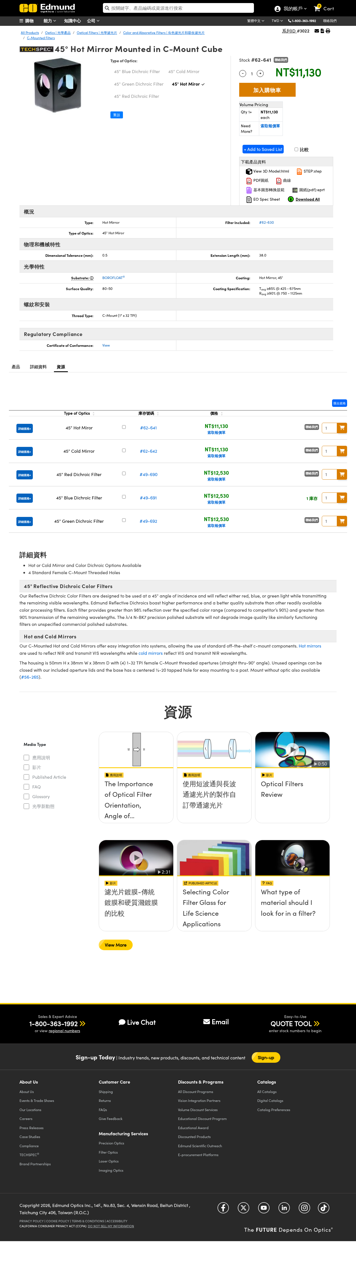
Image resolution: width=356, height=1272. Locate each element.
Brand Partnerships (35, 1163)
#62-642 (148, 451)
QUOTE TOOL (291, 1023)
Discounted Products (194, 1136)
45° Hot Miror (186, 84)
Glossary (41, 796)
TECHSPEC (29, 1154)
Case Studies (29, 1136)
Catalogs (267, 1091)
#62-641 (148, 427)
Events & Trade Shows (36, 1100)
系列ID (289, 31)
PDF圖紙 (260, 180)
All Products (30, 32)
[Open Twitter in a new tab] (243, 1210)
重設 (116, 115)
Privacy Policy (31, 1221)
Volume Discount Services (198, 1109)
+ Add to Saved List (263, 149)
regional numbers (64, 1030)
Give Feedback (110, 1118)
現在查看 (136, 800)
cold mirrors (151, 653)
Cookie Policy (57, 1221)
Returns (105, 1100)
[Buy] (342, 428)
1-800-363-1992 (304, 20)
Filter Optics (108, 1152)
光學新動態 (43, 806)
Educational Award (193, 1127)
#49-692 (148, 521)
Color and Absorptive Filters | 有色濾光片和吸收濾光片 (164, 32)
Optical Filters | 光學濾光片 (97, 32)
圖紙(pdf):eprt (311, 189)
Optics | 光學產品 (58, 32)
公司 (92, 20)
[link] (326, 4)
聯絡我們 (330, 20)
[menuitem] (33, 20)
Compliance (29, 1145)
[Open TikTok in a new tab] (323, 1210)
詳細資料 (38, 366)
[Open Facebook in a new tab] (223, 1210)
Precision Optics (111, 1143)
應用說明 (41, 757)
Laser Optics (109, 1161)
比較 (304, 149)
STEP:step (312, 171)
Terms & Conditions (88, 1221)
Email (220, 1021)
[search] (178, 8)
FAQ (36, 787)
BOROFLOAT (113, 277)
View (106, 345)
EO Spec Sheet (266, 199)
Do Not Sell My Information (111, 1226)
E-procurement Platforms (198, 1154)
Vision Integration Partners (199, 1100)
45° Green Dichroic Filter (139, 84)
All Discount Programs (195, 1091)
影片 (36, 767)
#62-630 (266, 222)
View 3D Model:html (270, 171)
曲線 (286, 180)
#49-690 (148, 474)
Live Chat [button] (141, 1022)
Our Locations (30, 1109)
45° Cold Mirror (183, 71)
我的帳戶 (293, 9)
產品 (16, 366)
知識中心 (72, 20)
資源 (61, 366)
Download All (308, 199)
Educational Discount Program (202, 1118)
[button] (306, 20)
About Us (26, 1091)
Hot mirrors (310, 646)
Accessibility (117, 1221)
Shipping (106, 1091)
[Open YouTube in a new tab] (263, 1210)
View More (116, 945)
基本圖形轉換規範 (268, 189)
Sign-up (266, 1057)
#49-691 (148, 498)
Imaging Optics (111, 1170)
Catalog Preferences (273, 1109)
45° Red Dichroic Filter (136, 96)
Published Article (49, 777)
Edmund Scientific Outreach (200, 1145)
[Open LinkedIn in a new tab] (284, 1210)
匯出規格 (339, 403)
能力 (48, 20)
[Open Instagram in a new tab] (304, 1210)
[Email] (316, 31)
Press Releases (31, 1127)
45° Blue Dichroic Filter (137, 71)
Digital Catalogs (270, 1100)
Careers (26, 1118)
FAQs (103, 1109)
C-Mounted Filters (41, 38)
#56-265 (30, 677)
